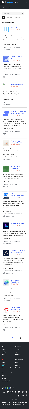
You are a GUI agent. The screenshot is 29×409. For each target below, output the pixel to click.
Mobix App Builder (17, 84)
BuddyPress (6, 381)
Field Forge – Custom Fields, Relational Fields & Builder (18, 252)
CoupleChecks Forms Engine (15, 308)
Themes (17, 349)
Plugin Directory (6, 7)
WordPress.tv (6, 368)
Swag (17, 368)
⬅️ (9, 337)
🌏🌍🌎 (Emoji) (9, 388)
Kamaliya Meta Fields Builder (15, 281)
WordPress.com (7, 373)
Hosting (4, 352)
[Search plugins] (22, 13)
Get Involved (19, 359)
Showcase (18, 346)
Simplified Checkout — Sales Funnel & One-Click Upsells (18, 112)
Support (4, 362)
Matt (4, 375)
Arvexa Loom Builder (18, 223)
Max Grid (14, 27)
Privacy (4, 354)
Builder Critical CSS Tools (15, 167)
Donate (18, 365)
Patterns (17, 354)
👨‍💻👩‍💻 (3, 365)
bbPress (5, 378)
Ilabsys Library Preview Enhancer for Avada (18, 195)
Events (17, 362)
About (3, 346)
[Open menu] (26, 2)
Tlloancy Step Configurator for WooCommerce (16, 142)
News (3, 349)
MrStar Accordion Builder (16, 57)
